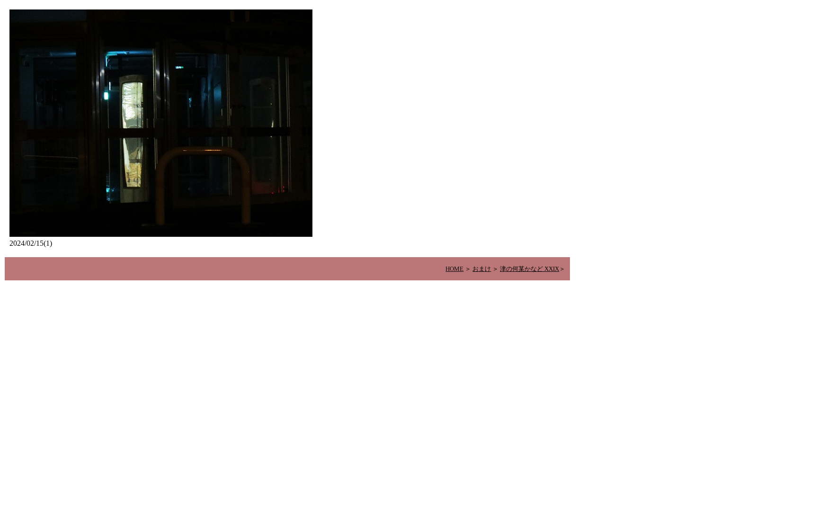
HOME (454, 268)
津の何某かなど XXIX (529, 268)
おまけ (481, 268)
